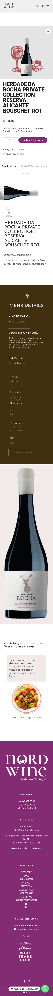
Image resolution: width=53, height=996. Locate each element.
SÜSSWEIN (26, 886)
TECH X (26, 992)
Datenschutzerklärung (26, 925)
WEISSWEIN (26, 879)
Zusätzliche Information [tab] (34, 166)
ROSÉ (26, 875)
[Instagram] (29, 981)
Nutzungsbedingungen (26, 929)
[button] (48, 30)
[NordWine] (9, 6)
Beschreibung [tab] (9, 166)
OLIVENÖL (26, 896)
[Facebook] (24, 981)
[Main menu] (47, 6)
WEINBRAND (26, 893)
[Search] (37, 6)
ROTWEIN (19, 149)
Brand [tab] (25, 173)
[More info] (42, 6)
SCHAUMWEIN (26, 889)
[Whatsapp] (45, 988)
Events (26, 936)
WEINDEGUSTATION (26, 900)
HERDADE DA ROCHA (13, 154)
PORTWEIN (26, 882)
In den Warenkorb (33, 140)
